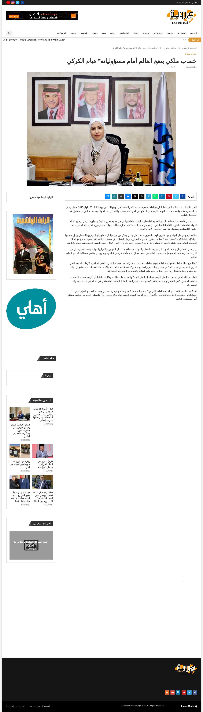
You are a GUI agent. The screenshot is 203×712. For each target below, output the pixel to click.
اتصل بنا (21, 706)
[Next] (185, 40)
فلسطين (146, 33)
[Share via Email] (107, 196)
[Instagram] (13, 2)
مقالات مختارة (169, 48)
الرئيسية (193, 33)
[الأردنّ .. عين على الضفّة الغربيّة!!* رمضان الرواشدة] (42, 451)
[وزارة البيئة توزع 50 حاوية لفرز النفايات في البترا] (20, 451)
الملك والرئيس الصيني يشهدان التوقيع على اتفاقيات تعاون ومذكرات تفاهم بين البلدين (20, 431)
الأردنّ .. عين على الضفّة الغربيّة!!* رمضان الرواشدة (45, 464)
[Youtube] (8, 2)
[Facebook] (22, 2)
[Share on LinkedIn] (162, 196)
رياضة (112, 33)
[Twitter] (17, 2)
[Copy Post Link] (141, 196)
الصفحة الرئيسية (189, 48)
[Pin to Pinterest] (169, 196)
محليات (170, 33)
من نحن (73, 33)
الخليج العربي (124, 33)
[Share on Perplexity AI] (114, 196)
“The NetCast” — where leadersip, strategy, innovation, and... (33, 40)
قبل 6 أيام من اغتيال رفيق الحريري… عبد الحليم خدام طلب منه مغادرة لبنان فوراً (20, 496)
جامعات (94, 33)
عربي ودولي (158, 33)
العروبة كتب (181, 33)
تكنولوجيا (84, 33)
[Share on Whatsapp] (155, 196)
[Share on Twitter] (176, 196)
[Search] (9, 33)
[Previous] (183, 40)
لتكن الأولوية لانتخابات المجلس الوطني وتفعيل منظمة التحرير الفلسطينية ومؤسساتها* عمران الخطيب (43, 415)
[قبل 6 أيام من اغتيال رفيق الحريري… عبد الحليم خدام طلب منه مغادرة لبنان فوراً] (20, 482)
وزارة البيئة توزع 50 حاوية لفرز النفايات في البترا (20, 464)
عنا (31, 706)
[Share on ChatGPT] (121, 196)
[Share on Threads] (135, 196)
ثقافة (104, 33)
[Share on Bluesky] (128, 196)
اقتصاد (135, 33)
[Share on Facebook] (182, 196)
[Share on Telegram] (148, 196)
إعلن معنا (10, 706)
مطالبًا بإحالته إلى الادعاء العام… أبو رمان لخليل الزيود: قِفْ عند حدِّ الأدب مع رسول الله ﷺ (43, 496)
